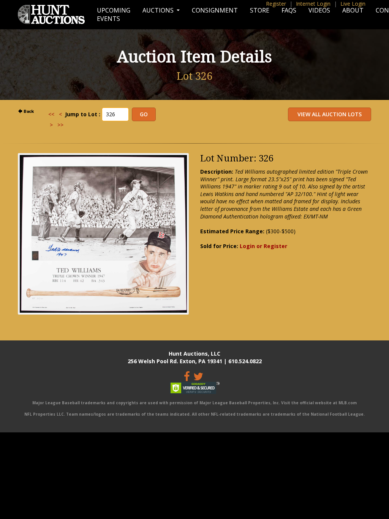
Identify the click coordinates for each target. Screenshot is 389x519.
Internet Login (313, 3)
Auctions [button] (158, 10)
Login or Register (263, 246)
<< (51, 114)
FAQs (288, 10)
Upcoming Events (113, 14)
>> (60, 124)
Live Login (352, 3)
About (353, 10)
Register (276, 3)
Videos (319, 10)
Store (259, 10)
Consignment (215, 10)
